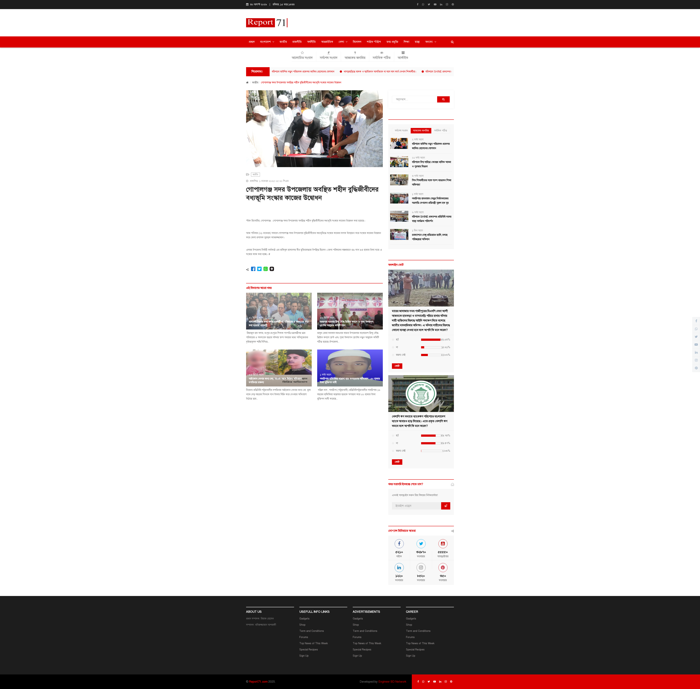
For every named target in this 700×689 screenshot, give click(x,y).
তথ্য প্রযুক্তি (392, 42)
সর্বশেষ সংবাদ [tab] (401, 130)
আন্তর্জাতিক (327, 42)
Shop (302, 624)
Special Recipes (308, 649)
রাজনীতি (297, 42)
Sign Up (304, 655)
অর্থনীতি (311, 42)
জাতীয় (283, 42)
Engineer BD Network (392, 681)
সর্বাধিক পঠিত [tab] (440, 130)
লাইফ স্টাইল (374, 42)
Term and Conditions (311, 631)
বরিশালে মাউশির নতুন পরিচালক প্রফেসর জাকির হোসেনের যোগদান (273, 71)
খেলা (342, 42)
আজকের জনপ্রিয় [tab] (421, 130)
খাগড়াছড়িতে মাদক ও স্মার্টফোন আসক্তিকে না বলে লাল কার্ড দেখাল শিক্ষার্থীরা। (350, 71)
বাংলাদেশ (265, 42)
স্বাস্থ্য (417, 42)
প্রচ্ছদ (252, 42)
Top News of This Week (313, 643)
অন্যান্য (429, 42)
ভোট (397, 366)
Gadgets (304, 618)
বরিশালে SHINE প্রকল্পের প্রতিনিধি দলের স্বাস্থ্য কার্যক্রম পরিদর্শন (427, 71)
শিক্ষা (406, 42)
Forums (303, 637)
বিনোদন (357, 42)
